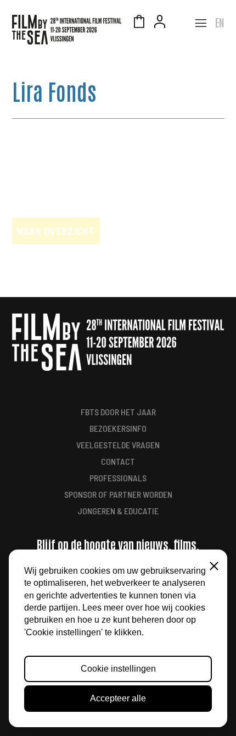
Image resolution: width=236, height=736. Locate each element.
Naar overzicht (56, 231)
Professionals (118, 478)
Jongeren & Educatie (118, 511)
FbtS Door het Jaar (118, 412)
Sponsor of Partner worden (118, 494)
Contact (118, 461)
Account (159, 23)
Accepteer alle (118, 698)
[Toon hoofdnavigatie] (200, 23)
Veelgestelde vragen (118, 445)
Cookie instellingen (118, 668)
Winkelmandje (139, 23)
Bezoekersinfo (118, 428)
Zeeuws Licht (180, 23)
